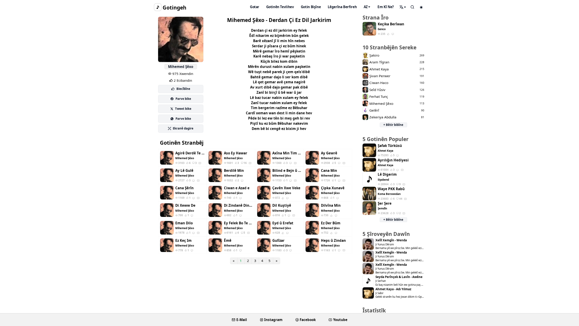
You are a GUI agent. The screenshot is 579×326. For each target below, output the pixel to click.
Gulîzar (278, 240)
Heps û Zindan (333, 240)
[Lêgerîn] (403, 7)
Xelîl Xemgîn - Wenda (391, 240)
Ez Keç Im (183, 240)
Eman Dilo (184, 223)
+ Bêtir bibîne (393, 125)
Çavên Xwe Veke (286, 188)
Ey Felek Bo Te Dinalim (238, 223)
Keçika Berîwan (391, 24)
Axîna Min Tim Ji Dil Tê (287, 153)
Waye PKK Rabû (391, 189)
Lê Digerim (387, 174)
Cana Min (329, 170)
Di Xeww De (185, 205)
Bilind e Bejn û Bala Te (287, 170)
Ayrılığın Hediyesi (393, 160)
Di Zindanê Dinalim (238, 205)
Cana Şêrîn (184, 188)
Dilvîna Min (331, 205)
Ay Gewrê (329, 153)
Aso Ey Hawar (235, 153)
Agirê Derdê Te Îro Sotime (190, 153)
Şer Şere (385, 203)
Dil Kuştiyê (281, 205)
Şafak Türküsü (390, 146)
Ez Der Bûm (330, 223)
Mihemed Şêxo (180, 66)
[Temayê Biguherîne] (421, 7)
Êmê (227, 240)
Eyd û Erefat (282, 223)
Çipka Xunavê (332, 188)
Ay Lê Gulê (184, 170)
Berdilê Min (234, 170)
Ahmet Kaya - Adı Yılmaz (393, 289)
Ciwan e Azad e (236, 188)
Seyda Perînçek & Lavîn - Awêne (398, 277)
